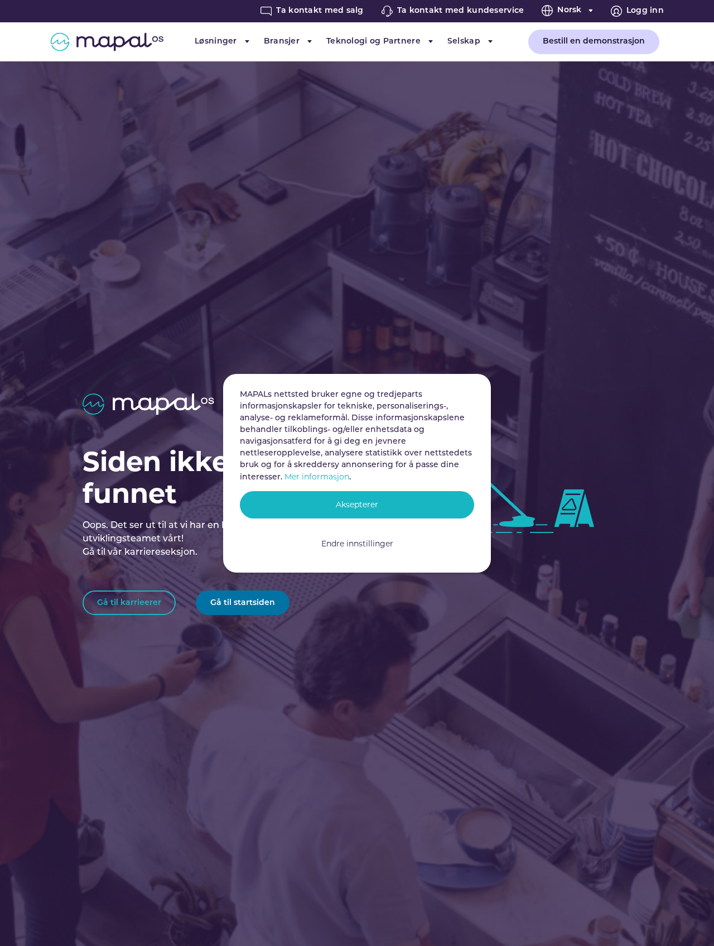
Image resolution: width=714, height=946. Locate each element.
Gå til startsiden (242, 603)
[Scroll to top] (689, 921)
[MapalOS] (106, 42)
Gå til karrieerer (129, 603)
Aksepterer (357, 505)
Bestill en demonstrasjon (594, 41)
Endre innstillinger (357, 544)
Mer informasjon (316, 477)
